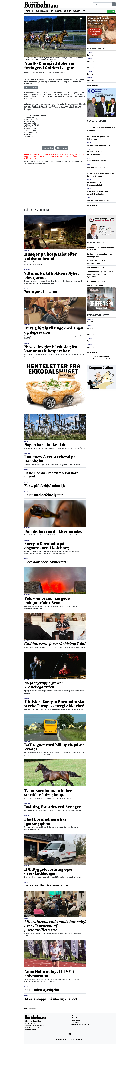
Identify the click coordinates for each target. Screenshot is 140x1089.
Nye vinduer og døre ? (96, 267)
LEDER (26, 441)
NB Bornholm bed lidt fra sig (98, 145)
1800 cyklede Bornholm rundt (99, 161)
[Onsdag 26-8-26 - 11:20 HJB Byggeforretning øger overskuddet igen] (55, 849)
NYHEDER (27, 250)
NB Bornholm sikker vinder (98, 200)
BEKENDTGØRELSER (72, 11)
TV (84, 11)
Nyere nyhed (48, 148)
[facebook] (70, 1034)
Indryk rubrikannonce (96, 285)
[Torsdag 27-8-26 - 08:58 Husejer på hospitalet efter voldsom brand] (55, 232)
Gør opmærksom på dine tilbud (100, 281)
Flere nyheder (92, 85)
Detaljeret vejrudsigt (101, 359)
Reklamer (75, 1016)
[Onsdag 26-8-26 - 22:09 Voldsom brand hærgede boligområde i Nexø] (55, 580)
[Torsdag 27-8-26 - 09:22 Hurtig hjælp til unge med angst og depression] (55, 310)
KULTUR (26, 640)
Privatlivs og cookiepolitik (80, 1024)
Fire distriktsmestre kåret (97, 167)
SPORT (89, 125)
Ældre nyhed (62, 148)
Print (35, 88)
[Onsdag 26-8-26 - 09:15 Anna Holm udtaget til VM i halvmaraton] (55, 954)
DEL (27, 88)
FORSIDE (29, 11)
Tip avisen (111, 11)
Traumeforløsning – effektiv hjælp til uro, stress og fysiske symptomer (101, 274)
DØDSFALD (90, 52)
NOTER (26, 288)
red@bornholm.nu (31, 1029)
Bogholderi (76, 1020)
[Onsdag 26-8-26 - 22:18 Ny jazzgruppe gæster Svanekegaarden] (55, 665)
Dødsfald (90, 55)
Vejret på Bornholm (101, 356)
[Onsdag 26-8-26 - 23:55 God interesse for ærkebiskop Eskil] (55, 626)
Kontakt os (76, 1018)
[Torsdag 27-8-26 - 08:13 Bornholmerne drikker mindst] (55, 513)
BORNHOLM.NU (42, 11)
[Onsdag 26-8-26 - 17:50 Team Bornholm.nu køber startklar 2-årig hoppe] (55, 773)
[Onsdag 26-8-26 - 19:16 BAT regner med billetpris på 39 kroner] (55, 727)
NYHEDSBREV (56, 11)
